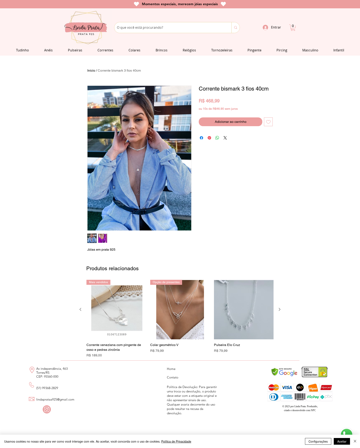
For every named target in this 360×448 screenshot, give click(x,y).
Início (91, 70)
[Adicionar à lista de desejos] (268, 121)
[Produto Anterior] (80, 309)
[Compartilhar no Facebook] (201, 137)
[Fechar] (355, 441)
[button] (293, 27)
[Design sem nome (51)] (47, 409)
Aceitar (341, 441)
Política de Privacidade (176, 441)
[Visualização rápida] (244, 309)
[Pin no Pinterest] (209, 137)
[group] (180, 319)
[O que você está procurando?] (235, 27)
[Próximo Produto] (279, 309)
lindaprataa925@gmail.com (55, 399)
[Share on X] (225, 137)
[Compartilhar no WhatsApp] (217, 137)
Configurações (318, 441)
